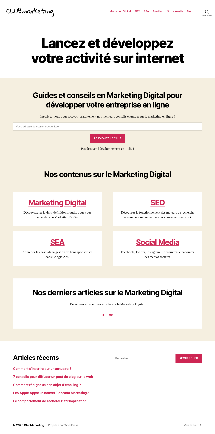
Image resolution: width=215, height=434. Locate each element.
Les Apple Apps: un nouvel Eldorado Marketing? (51, 393)
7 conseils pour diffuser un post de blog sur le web (53, 377)
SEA (146, 11)
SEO (137, 11)
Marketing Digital (120, 11)
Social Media (157, 242)
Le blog (107, 315)
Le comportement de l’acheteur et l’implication (49, 401)
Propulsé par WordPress (63, 425)
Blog (189, 11)
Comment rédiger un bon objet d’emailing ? (47, 385)
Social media (175, 11)
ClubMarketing (34, 425)
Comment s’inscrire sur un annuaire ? (42, 369)
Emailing (158, 11)
